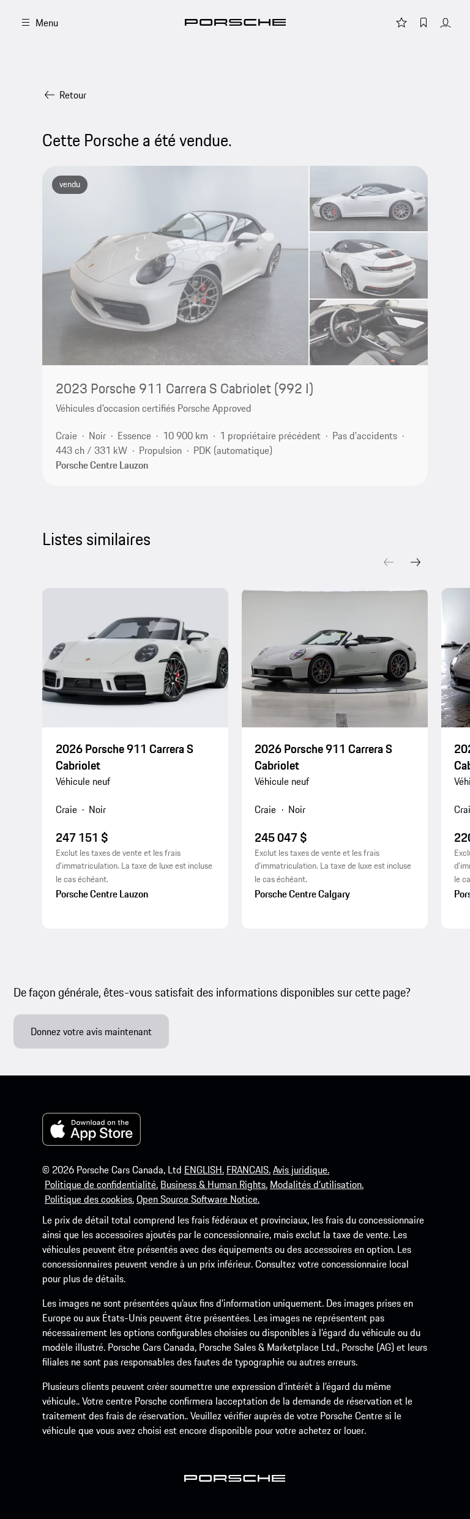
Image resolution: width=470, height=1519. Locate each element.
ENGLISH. (204, 1169)
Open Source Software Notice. (197, 1199)
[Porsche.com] (235, 22)
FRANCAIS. (248, 1169)
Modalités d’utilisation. (317, 1184)
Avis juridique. (301, 1169)
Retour (72, 94)
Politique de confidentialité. (101, 1184)
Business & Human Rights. (213, 1184)
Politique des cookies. (89, 1199)
